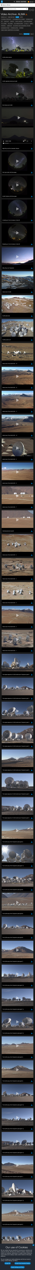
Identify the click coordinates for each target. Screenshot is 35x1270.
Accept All (7, 1263)
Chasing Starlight (6, 19)
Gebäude (9, 25)
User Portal (23, 1)
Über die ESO (11, 17)
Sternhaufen (14, 28)
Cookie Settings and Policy (17, 1267)
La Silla (26, 23)
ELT (2, 21)
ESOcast (6, 21)
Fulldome (3, 23)
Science (18, 1)
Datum (32, 34)
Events (12, 21)
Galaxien (10, 23)
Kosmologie (29, 19)
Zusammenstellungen (19, 19)
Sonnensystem (5, 28)
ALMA (17, 17)
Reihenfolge (26, 34)
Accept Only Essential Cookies (22, 1263)
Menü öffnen (6, 5)
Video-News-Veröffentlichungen (10, 30)
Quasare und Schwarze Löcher (21, 25)
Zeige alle (4, 17)
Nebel (31, 23)
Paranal (3, 25)
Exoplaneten (18, 21)
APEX (21, 17)
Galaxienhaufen (18, 23)
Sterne (21, 28)
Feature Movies (28, 21)
